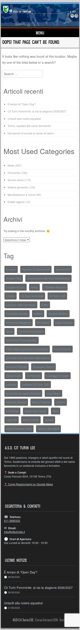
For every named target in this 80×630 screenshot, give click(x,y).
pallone (60, 402)
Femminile (14, 173)
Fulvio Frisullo (62, 349)
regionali (11, 420)
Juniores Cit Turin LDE (35, 384)
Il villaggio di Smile (57, 376)
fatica (9, 331)
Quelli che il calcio (36, 411)
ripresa (49, 420)
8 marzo (11, 269)
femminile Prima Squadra (21, 340)
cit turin (10, 296)
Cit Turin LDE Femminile (21, 305)
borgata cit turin (15, 287)
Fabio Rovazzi (64, 322)
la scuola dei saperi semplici (23, 393)
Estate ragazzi (16, 202)
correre (38, 313)
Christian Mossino (55, 287)
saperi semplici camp (19, 429)
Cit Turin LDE (57, 296)
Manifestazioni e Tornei (22, 195)
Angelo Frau (13, 278)
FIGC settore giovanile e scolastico (27, 349)
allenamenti (63, 269)
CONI (45, 305)
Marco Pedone (41, 402)
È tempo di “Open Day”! (22, 104)
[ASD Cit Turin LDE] (40, 16)
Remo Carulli (31, 420)
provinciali (12, 411)
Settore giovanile (18, 187)
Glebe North (13, 376)
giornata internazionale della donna (27, 358)
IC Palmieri (33, 376)
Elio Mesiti (43, 322)
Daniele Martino (58, 313)
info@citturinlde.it (14, 532)
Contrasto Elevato (17, 313)
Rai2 (55, 411)
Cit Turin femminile (32, 296)
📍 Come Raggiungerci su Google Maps (28, 484)
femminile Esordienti (31, 331)
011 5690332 (12, 520)
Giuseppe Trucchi (43, 367)
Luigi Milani (53, 393)
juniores (11, 384)
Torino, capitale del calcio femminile (29, 126)
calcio (34, 287)
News (11, 165)
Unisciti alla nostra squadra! (24, 119)
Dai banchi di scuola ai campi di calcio (31, 133)
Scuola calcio (16, 180)
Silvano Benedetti (48, 429)
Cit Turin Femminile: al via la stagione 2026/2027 (37, 111)
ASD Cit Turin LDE (23, 619)
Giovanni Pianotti (16, 367)
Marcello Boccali (16, 402)
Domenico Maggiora (18, 322)
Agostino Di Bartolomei (36, 269)
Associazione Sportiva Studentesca (48, 278)
